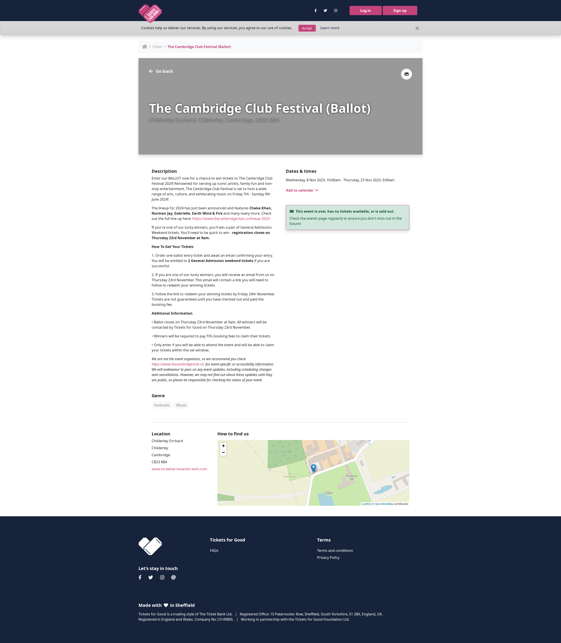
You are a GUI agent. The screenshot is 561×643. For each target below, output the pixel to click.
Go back (164, 71)
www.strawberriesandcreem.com (179, 469)
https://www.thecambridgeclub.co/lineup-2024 (231, 218)
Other (157, 46)
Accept (307, 28)
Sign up (400, 10)
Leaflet (366, 504)
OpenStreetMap (384, 504)
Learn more (329, 27)
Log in (365, 10)
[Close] (417, 28)
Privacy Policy (328, 557)
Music (181, 405)
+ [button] (223, 446)
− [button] (223, 452)
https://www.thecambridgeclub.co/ (178, 364)
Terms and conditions (335, 550)
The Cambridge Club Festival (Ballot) (199, 46)
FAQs (214, 550)
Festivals (161, 405)
